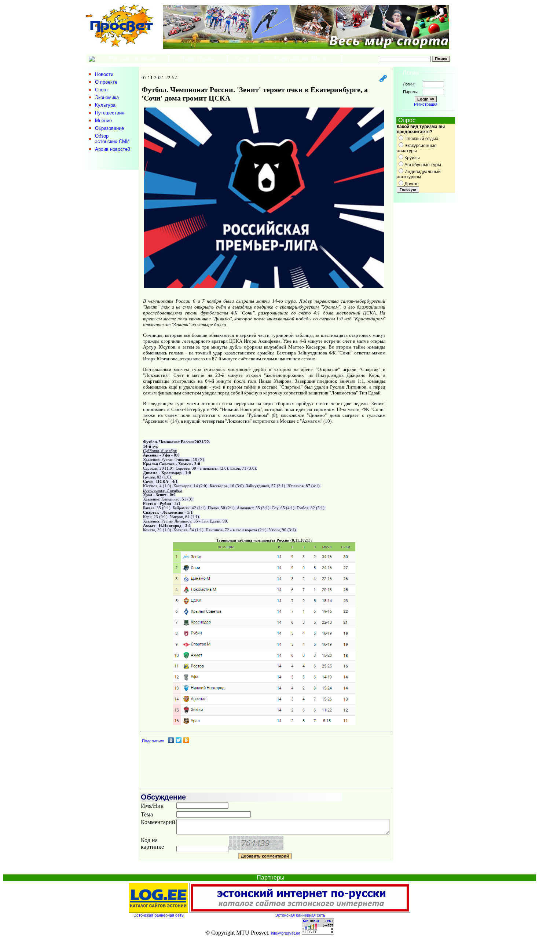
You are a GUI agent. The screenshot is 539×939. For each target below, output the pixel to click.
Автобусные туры (422, 164)
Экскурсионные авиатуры (417, 148)
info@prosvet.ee (285, 933)
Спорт (243, 58)
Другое (411, 183)
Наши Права (198, 58)
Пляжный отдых (421, 138)
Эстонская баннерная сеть (158, 915)
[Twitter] (179, 740)
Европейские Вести (300, 58)
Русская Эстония (132, 58)
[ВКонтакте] (171, 740)
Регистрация (425, 104)
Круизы (412, 157)
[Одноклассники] (186, 740)
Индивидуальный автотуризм (419, 174)
